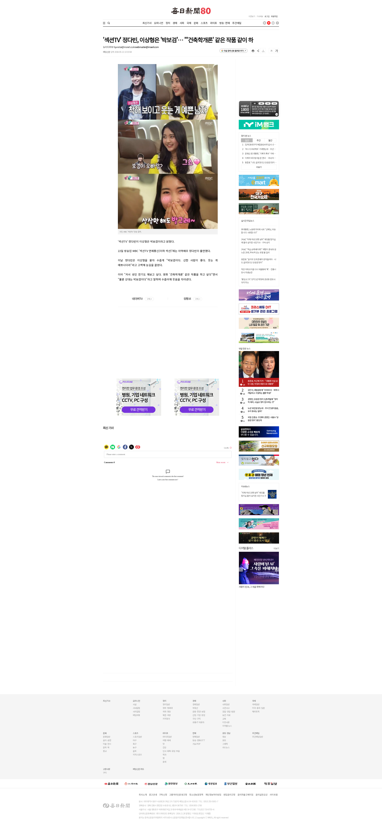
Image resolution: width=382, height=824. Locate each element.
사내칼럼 (136, 708)
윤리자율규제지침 (245, 794)
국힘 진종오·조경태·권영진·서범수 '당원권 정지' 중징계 (263, 419)
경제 (175, 23)
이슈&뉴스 (245, 486)
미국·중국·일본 (258, 708)
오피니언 (158, 23)
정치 (168, 23)
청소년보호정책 (196, 794)
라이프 (213, 23)
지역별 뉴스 (227, 726)
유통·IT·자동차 (198, 722)
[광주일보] (191, 783)
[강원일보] (131, 783)
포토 (224, 740)
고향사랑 (106, 769)
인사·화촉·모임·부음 (171, 751)
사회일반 (225, 704)
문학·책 (106, 747)
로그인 (267, 16)
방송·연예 (224, 23)
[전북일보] (250, 783)
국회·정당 (167, 711)
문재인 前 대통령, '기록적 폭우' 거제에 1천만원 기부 (265, 153)
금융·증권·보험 (198, 711)
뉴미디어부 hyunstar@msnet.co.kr (119, 47)
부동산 (195, 708)
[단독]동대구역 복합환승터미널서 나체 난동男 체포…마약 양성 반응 (272, 144)
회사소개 (143, 794)
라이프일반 (167, 737)
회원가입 (274, 16)
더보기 (276, 548)
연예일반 (196, 737)
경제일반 (196, 704)
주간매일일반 (257, 737)
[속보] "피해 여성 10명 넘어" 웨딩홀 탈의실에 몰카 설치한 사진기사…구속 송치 (258, 241)
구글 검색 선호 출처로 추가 (234, 50)
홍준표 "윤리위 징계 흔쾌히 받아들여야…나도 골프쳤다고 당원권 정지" (258, 261)
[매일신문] (111, 783)
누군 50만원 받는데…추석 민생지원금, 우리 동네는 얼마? (263, 410)
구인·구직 (196, 719)
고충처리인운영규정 (178, 794)
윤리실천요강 (262, 794)
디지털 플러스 (246, 548)
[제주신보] (270, 783)
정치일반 (166, 704)
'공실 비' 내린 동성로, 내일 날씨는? (253, 586)
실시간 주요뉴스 (247, 221)
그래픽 (225, 744)
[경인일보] (171, 783)
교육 (224, 719)
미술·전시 (107, 744)
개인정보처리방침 (213, 794)
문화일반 (106, 737)
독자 (164, 755)
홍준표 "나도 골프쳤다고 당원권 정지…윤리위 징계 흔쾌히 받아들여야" (273, 162)
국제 (189, 23)
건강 (164, 747)
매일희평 (136, 715)
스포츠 (204, 23)
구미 (105, 773)
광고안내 (153, 794)
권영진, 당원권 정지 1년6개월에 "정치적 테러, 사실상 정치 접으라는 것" (263, 401)
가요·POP (196, 744)
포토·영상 (226, 733)
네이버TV (142, 298)
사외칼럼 (136, 711)
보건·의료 (226, 715)
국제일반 (255, 704)
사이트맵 (274, 794)
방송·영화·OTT (198, 740)
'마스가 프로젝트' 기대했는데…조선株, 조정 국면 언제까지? (269, 149)
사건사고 (225, 708)
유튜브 (192, 298)
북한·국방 (167, 715)
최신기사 (147, 23)
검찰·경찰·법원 (228, 711)
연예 (194, 733)
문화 (196, 23)
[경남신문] (151, 783)
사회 (182, 23)
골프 (134, 751)
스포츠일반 (137, 737)
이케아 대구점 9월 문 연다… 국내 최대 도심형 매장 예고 (267, 157)
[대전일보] (211, 783)
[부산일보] (230, 783)
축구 (134, 744)
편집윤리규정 (229, 794)
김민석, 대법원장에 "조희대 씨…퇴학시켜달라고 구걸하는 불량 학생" (263, 391)
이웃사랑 (225, 722)
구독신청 (163, 794)
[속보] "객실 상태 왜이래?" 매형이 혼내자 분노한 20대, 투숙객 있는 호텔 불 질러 (258, 251)
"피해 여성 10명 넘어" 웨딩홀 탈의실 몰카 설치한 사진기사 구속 (253, 495)
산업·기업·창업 (198, 715)
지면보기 (251, 16)
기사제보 (260, 16)
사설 (134, 704)
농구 (134, 747)
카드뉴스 (225, 747)
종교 (105, 751)
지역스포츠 (137, 755)
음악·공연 (107, 740)
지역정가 (166, 719)
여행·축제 (167, 740)
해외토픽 (255, 711)
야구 (134, 740)
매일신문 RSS (138, 769)
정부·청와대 (167, 708)
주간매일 (236, 23)
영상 (224, 737)
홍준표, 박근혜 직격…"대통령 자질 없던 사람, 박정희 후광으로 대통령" (263, 382)
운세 (164, 762)
